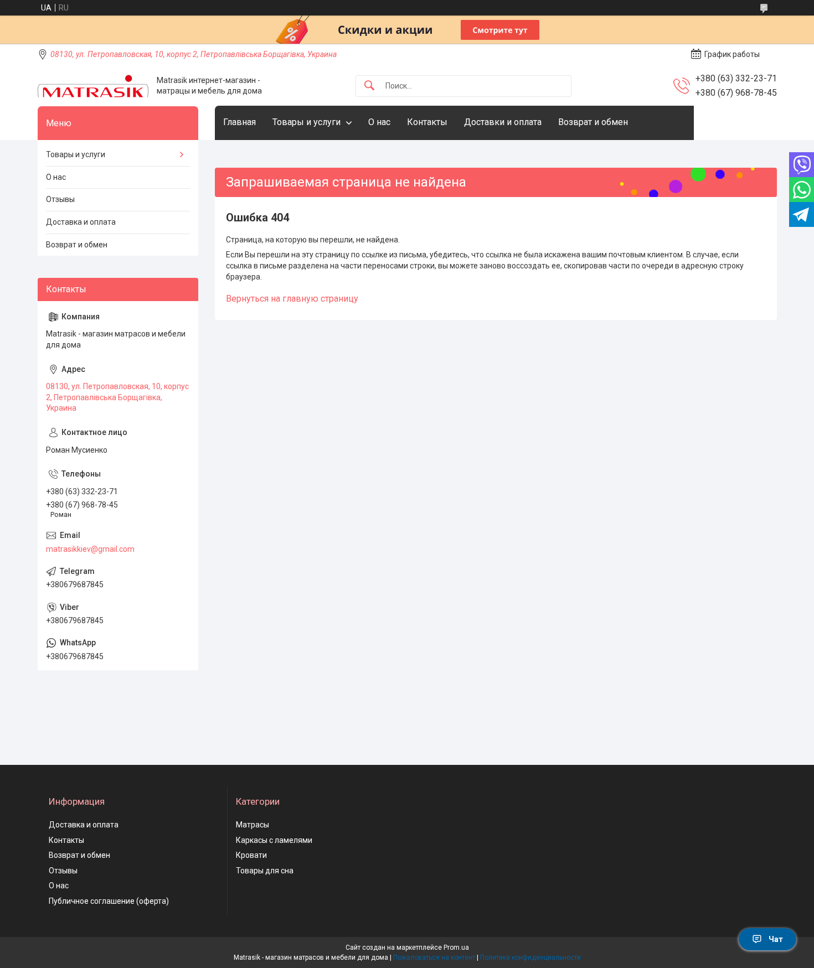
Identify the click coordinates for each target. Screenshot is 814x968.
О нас (379, 122)
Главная (239, 122)
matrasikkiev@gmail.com (90, 549)
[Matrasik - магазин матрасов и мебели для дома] (93, 86)
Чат (776, 939)
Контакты (427, 122)
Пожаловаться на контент (434, 957)
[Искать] (369, 86)
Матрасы (252, 824)
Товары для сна (264, 870)
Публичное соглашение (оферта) (109, 901)
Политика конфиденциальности (530, 957)
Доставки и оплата (503, 122)
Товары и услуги (306, 122)
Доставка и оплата (81, 222)
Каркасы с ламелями (274, 840)
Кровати (251, 855)
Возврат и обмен (593, 122)
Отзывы (60, 199)
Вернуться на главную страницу (292, 298)
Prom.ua (456, 947)
